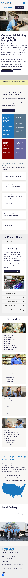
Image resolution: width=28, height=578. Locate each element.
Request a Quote (19, 7)
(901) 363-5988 (8, 7)
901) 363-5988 (5, 561)
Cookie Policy (12, 564)
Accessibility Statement (6, 564)
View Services (17, 70)
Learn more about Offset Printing (12, 271)
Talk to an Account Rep (8, 110)
